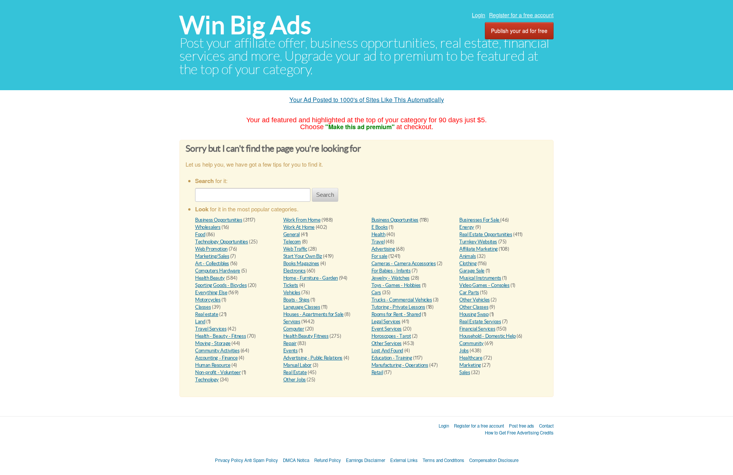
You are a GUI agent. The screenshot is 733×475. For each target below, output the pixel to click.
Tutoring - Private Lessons (398, 307)
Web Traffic (295, 249)
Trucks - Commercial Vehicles (401, 300)
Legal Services (386, 321)
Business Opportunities (218, 220)
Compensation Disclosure (493, 460)
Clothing (467, 263)
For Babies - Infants (391, 271)
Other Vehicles (474, 300)
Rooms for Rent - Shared (396, 314)
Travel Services (210, 329)
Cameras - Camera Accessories (403, 263)
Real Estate (295, 372)
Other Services (386, 343)
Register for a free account (521, 15)
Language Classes (301, 307)
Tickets (290, 285)
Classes (203, 307)
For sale (379, 256)
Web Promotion (211, 249)
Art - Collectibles (212, 263)
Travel (378, 242)
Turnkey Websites (478, 242)
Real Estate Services (480, 321)
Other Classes (473, 307)
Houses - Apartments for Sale (313, 314)
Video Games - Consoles (484, 285)
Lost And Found (387, 350)
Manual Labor (297, 365)
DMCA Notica (296, 460)
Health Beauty (210, 278)
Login (478, 15)
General (291, 234)
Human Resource (213, 365)
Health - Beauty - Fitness (220, 336)
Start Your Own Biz (302, 256)
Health (378, 234)
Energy (466, 227)
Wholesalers (208, 227)
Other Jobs (294, 380)
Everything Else (211, 292)
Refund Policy (327, 460)
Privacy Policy (229, 460)
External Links (404, 460)
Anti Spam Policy (261, 460)
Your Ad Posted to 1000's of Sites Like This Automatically (366, 99)
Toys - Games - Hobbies (396, 285)
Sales (464, 372)
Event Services (386, 329)
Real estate (206, 314)
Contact (546, 426)
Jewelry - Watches (390, 278)
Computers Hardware (217, 271)
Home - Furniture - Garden (310, 278)
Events (290, 350)
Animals (467, 256)
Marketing (470, 365)
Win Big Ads (245, 25)
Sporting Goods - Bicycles (221, 285)
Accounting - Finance (216, 358)
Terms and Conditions (443, 460)
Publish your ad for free (519, 30)
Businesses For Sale (479, 220)
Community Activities (217, 350)
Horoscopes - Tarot (391, 336)
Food (200, 234)
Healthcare (470, 358)
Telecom (292, 242)
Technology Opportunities (221, 242)
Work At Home (299, 227)
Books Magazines (301, 263)
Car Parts (469, 292)
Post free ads (521, 426)
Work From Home (302, 220)
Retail (377, 372)
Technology (207, 380)
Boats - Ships (296, 300)
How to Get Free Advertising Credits (519, 433)
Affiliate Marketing (478, 249)
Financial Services (477, 329)
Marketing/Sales (212, 256)
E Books (379, 227)
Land (200, 321)
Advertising (383, 249)
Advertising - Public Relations (312, 358)
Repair (290, 343)
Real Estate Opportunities (485, 234)
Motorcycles (208, 300)
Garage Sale (471, 271)
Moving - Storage (213, 343)
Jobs (463, 350)
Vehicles (291, 292)
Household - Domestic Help (487, 336)
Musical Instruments (480, 278)
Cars (376, 292)
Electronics (294, 271)
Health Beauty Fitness (306, 336)
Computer (293, 329)
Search (325, 194)
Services (291, 321)
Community (471, 343)
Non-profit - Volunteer (218, 372)
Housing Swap (473, 314)
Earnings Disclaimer (365, 460)
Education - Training (391, 358)
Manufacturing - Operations (399, 365)
